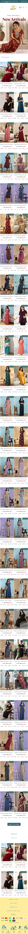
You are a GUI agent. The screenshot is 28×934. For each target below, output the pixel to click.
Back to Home (14, 824)
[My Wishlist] (23, 7)
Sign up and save (13, 910)
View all (14, 837)
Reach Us (13, 907)
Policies (13, 903)
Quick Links (13, 899)
